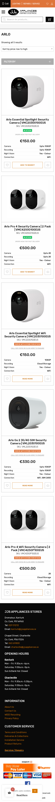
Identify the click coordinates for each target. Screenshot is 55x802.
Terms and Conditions (16, 732)
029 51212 (14, 625)
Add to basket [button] (27, 165)
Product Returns (13, 743)
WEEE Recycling (12, 714)
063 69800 (14, 643)
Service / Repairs (14, 750)
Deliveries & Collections (16, 736)
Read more (27, 379)
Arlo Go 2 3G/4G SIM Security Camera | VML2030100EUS (27, 442)
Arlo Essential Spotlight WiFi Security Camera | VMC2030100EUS (27, 335)
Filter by (9, 61)
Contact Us (10, 711)
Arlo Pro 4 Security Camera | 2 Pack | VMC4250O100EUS (27, 228)
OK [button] (35, 791)
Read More (22, 795)
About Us (9, 707)
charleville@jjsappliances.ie (25, 647)
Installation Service (14, 740)
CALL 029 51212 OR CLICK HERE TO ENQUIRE (27, 348)
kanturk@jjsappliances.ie (23, 629)
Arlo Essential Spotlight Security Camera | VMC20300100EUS (27, 121)
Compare (48, 165)
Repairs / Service (31, 4)
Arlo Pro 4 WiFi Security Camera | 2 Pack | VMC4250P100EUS (27, 548)
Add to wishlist (7, 165)
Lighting (16, 4)
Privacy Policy (12, 718)
